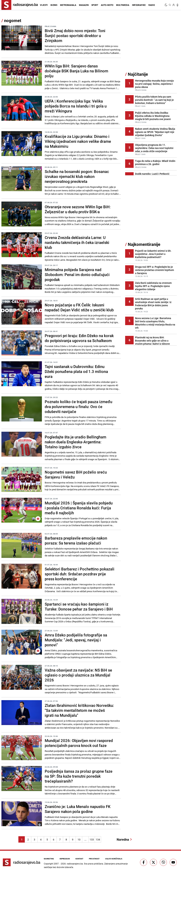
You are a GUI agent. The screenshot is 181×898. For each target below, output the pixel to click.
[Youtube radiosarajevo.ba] (173, 862)
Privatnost (94, 858)
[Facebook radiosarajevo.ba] (143, 862)
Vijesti (44, 5)
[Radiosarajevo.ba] (21, 862)
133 (92, 839)
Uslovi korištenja (113, 858)
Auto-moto (107, 5)
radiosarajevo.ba (75, 863)
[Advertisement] (151, 45)
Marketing (49, 858)
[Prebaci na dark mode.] (166, 5)
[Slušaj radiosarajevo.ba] (177, 5)
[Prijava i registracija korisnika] (173, 5)
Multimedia (122, 5)
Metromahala (68, 5)
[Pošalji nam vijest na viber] (163, 862)
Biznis (54, 5)
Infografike (139, 5)
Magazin (84, 5)
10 (79, 839)
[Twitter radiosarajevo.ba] (153, 862)
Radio (151, 5)
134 (98, 839)
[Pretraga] (170, 5)
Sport (94, 5)
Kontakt (79, 858)
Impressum (65, 858)
